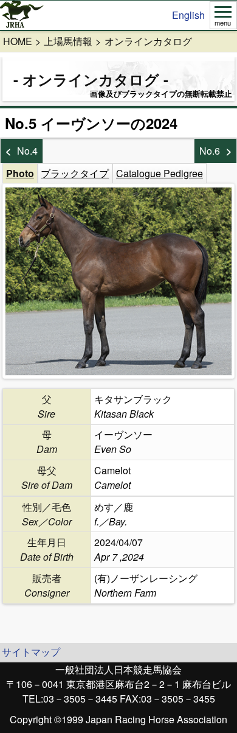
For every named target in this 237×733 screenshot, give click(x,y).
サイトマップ (31, 652)
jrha (22, 15)
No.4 (27, 151)
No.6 (209, 151)
